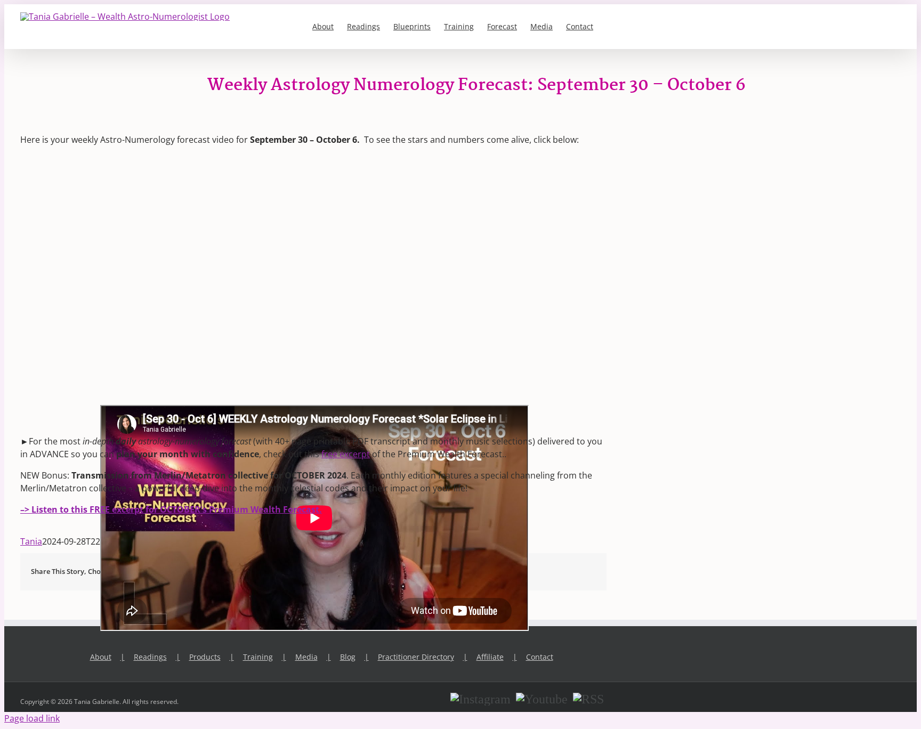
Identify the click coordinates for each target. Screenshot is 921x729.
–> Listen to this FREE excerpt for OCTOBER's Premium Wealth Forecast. (171, 509)
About (100, 657)
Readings (150, 657)
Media (306, 657)
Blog (348, 657)
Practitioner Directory (416, 657)
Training (258, 657)
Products (205, 657)
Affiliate (490, 657)
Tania (31, 541)
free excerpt (345, 454)
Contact (539, 657)
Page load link (32, 718)
